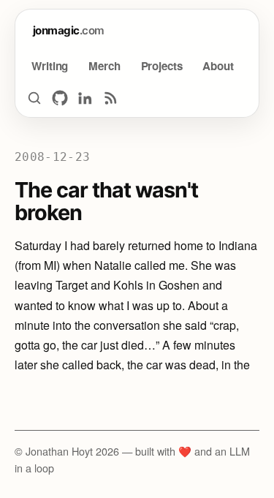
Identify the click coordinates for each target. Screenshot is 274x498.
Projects (162, 66)
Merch (104, 66)
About (217, 66)
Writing (49, 66)
